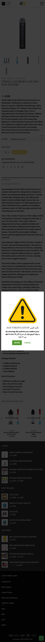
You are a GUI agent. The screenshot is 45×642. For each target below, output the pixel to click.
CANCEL (27, 343)
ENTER (17, 343)
